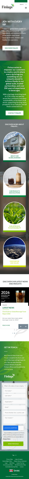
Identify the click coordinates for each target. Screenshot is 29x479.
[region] (14, 310)
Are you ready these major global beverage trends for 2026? (12, 319)
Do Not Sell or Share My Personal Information (14, 476)
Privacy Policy (6, 439)
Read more (6, 325)
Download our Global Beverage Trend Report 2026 (14, 313)
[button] (25, 7)
